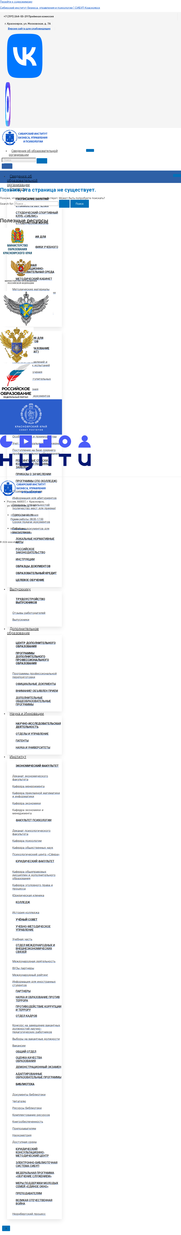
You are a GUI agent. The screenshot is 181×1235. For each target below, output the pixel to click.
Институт (18, 757)
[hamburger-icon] (90, 150)
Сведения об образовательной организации (22, 180)
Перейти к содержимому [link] (16, 1)
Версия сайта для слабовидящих (29, 28)
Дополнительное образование (23, 631)
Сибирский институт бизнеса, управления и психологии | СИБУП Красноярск (50, 7)
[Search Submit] (64, 204)
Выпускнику (20, 589)
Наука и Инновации (27, 713)
